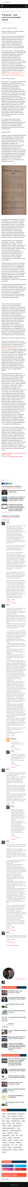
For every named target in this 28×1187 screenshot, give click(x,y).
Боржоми (4, 1140)
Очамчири (4, 1142)
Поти (17, 1135)
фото (3, 1121)
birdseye (4, 1125)
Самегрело (10, 1133)
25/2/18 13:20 (10, 523)
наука (18, 1128)
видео (20, 1145)
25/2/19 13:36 (10, 842)
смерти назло (5, 1130)
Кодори (4, 1147)
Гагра (21, 1135)
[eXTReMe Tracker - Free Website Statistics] (3, 983)
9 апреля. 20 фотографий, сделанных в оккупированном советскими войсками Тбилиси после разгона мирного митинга (17, 1046)
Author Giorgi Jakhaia (19, 978)
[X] (2, 483)
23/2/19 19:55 (14, 752)
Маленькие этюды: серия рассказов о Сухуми (15, 991)
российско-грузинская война (8, 1128)
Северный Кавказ (17, 1147)
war (3, 1118)
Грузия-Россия (13, 10)
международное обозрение (18, 1118)
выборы (9, 1125)
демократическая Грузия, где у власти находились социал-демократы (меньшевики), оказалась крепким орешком (14, 73)
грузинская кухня (17, 1125)
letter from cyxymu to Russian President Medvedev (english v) (16, 1076)
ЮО (12, 1145)
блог (16, 1145)
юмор (13, 1135)
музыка (4, 1133)
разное (8, 1121)
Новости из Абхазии (11, 1113)
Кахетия (15, 1149)
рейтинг (16, 1133)
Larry (7, 522)
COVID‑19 (8, 1118)
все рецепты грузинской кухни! (17, 1017)
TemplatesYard (14, 1184)
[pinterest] (20, 1169)
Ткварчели (16, 1140)
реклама (10, 1137)
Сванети (9, 1147)
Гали (22, 1140)
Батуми (8, 1123)
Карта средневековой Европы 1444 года (16, 1011)
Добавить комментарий (12, 945)
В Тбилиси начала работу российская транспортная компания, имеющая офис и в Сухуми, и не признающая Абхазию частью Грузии (16, 507)
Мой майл (11, 1024)
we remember (17, 1137)
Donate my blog (5, 1179)
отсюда (3, 450)
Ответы (9, 601)
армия (3, 1123)
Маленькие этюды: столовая (16, 1004)
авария (23, 1121)
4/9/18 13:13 (14, 740)
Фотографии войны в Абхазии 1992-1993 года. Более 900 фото (17, 998)
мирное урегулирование (15, 1130)
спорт (9, 1116)
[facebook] (8, 1166)
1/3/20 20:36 (9, 933)
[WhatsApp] (9, 483)
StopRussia (14, 1116)
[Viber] (7, 483)
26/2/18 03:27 (10, 770)
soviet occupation (6, 1145)
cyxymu (4, 22)
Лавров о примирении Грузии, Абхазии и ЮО (16, 491)
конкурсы (21, 1149)
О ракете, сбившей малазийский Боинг (17, 1031)
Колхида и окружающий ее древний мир (15, 1096)
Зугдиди (4, 1137)
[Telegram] (11, 483)
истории (4, 1152)
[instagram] (8, 1169)
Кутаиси (10, 1140)
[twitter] (20, 1166)
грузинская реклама (6, 1149)
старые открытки (6, 1135)
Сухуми (4, 1116)
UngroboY (13, 738)
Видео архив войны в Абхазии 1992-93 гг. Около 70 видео (16, 1037)
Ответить (8, 599)
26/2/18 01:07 (10, 606)
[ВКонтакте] (5, 483)
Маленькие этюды (16, 1121)
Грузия (3, 1113)
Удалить (13, 599)
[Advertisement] (14, 467)
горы (13, 1123)
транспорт (18, 1123)
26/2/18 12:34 (14, 807)
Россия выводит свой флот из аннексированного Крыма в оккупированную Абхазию (16, 498)
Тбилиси (21, 1116)
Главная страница (6, 10)
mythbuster (18, 1142)
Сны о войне (11, 1142)
